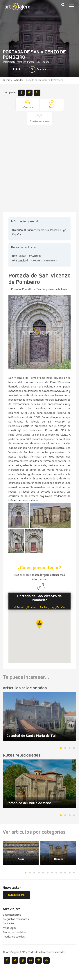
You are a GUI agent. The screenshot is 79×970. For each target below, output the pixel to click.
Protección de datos (14, 932)
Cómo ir (52, 107)
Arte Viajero (20, 7)
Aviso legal (9, 928)
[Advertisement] (39, 168)
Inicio (9, 80)
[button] (39, 624)
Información (27, 107)
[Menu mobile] (71, 5)
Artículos (19, 80)
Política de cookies (14, 936)
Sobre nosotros (12, 914)
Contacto (8, 923)
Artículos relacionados (39, 121)
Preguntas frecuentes (16, 919)
